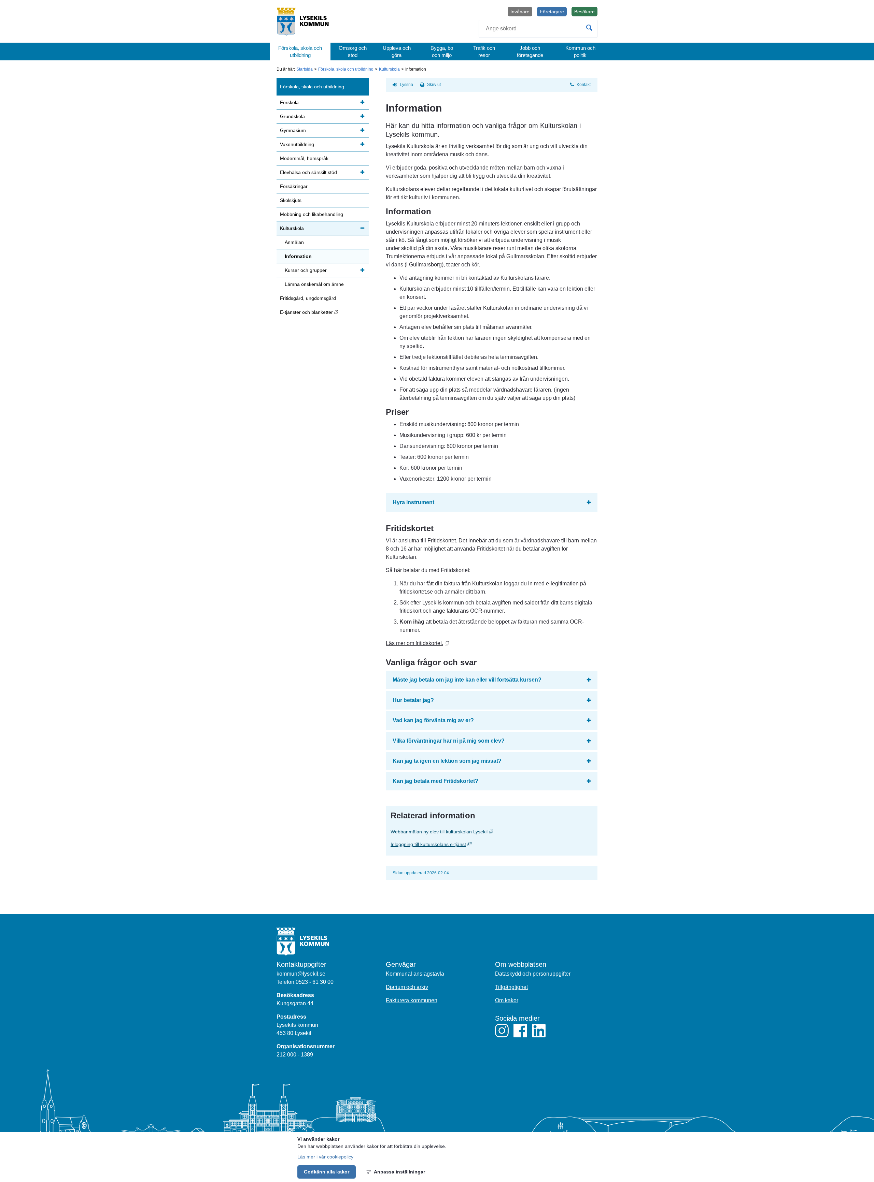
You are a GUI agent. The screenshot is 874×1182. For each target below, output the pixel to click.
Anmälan (294, 242)
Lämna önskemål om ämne (314, 284)
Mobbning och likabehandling (311, 214)
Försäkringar (294, 186)
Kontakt (584, 84)
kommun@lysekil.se (301, 974)
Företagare (552, 11)
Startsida (304, 69)
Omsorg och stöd (353, 51)
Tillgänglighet (511, 987)
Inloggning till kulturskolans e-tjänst (482, 844)
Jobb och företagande (530, 51)
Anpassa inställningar (399, 1171)
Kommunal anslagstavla (415, 974)
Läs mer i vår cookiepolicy (325, 1156)
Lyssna (406, 84)
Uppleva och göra (397, 51)
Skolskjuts (290, 200)
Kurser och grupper (306, 270)
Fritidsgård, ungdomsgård (308, 298)
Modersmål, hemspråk (304, 158)
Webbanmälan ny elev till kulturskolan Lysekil (492, 831)
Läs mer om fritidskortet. (417, 643)
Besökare (585, 12)
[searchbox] (538, 29)
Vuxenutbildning (297, 144)
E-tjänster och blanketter (324, 312)
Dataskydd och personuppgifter (532, 974)
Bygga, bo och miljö (442, 51)
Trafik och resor (484, 51)
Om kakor (506, 1000)
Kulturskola (389, 69)
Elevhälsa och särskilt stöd (308, 172)
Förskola (289, 102)
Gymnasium (293, 130)
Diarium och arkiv (407, 987)
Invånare (520, 11)
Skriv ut (434, 84)
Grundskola (292, 116)
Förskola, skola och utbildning (300, 51)
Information (298, 256)
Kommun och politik (580, 51)
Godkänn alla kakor (326, 1171)
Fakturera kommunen (411, 1000)
